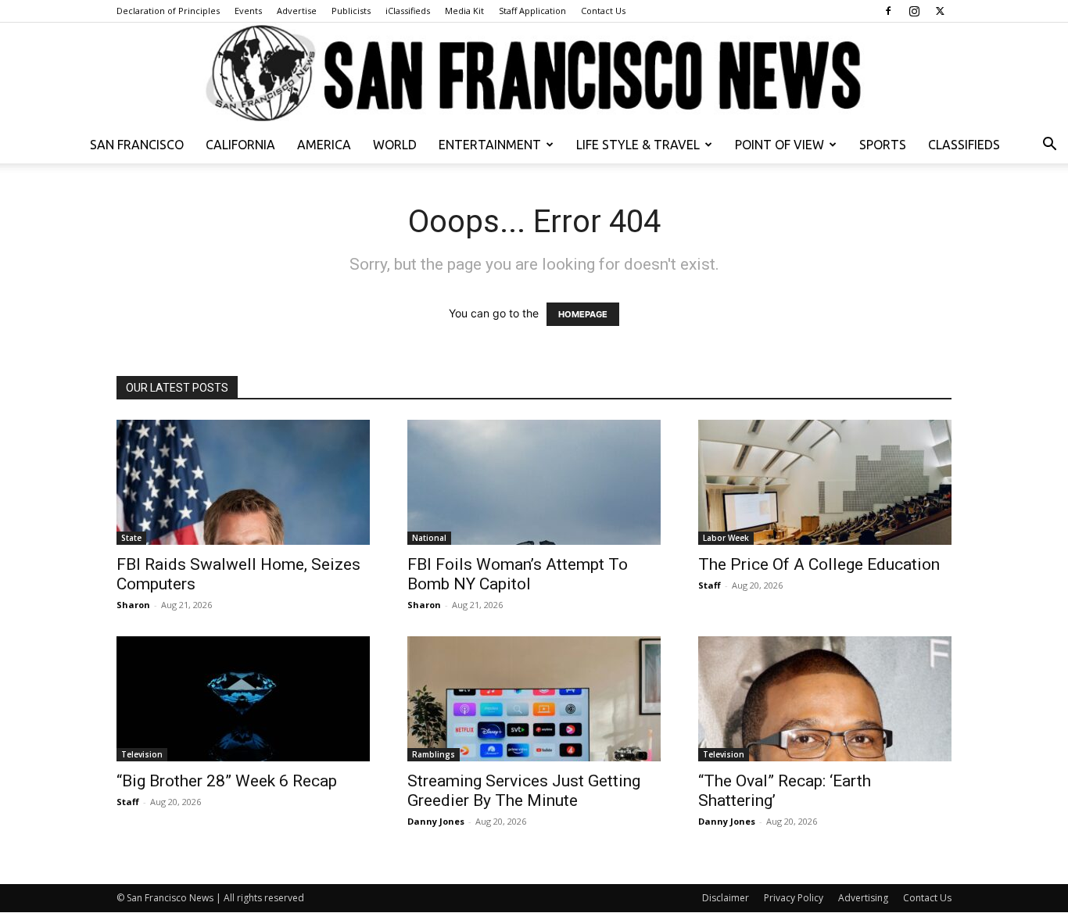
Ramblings (433, 754)
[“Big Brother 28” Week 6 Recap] (243, 698)
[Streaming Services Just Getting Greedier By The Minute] (534, 698)
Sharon (133, 604)
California (240, 145)
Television (142, 754)
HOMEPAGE (582, 314)
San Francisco (137, 145)
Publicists (351, 10)
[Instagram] (914, 11)
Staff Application (532, 10)
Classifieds (964, 145)
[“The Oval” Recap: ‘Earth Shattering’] (825, 698)
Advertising (863, 897)
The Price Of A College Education (819, 564)
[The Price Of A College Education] (825, 482)
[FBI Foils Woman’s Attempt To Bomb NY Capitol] (534, 482)
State (131, 537)
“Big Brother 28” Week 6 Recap (226, 781)
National (429, 537)
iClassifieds (407, 10)
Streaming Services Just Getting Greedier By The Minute (523, 791)
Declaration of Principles (168, 10)
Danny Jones (435, 821)
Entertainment (490, 145)
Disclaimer (725, 897)
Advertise (297, 10)
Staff (709, 585)
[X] (940, 11)
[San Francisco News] (534, 74)
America (324, 145)
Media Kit (464, 10)
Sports (882, 145)
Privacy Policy (793, 897)
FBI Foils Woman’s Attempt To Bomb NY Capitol (517, 574)
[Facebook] (888, 11)
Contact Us (603, 10)
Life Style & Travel (638, 145)
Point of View (779, 145)
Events (248, 10)
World (395, 145)
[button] (1049, 145)
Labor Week (726, 537)
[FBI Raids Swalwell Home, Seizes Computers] (243, 482)
